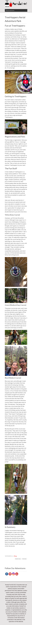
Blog (15, 556)
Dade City (17, 559)
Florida (24, 559)
